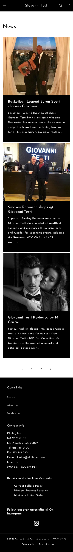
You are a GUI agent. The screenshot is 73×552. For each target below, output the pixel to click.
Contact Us (14, 413)
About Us (12, 405)
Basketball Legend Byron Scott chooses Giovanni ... (34, 104)
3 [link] (51, 369)
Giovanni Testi (22, 539)
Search (11, 397)
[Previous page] (22, 369)
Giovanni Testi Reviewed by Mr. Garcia (34, 320)
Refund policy (59, 539)
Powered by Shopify (39, 539)
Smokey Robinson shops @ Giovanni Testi (30, 210)
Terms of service (46, 544)
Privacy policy (28, 544)
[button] (4, 6)
